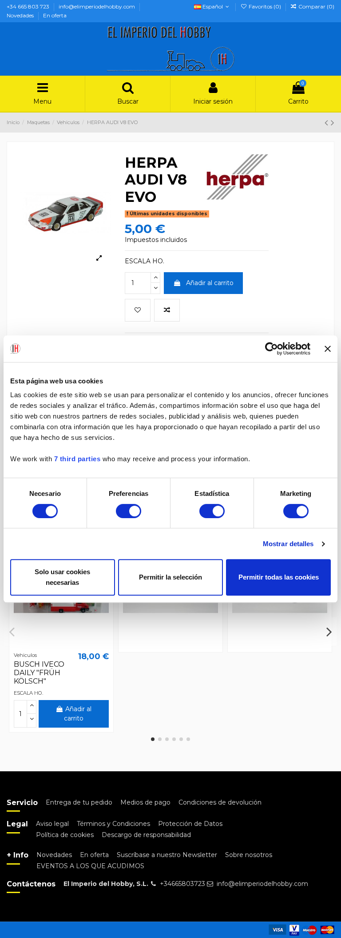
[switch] (128, 511)
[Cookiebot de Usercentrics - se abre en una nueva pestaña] (271, 348)
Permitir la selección (170, 577)
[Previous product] (328, 122)
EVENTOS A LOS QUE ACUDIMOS (90, 866)
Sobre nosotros (248, 855)
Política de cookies (65, 835)
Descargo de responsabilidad (146, 835)
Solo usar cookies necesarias (62, 577)
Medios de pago (145, 802)
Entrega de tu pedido (79, 802)
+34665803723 (182, 884)
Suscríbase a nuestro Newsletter (167, 855)
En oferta (55, 15)
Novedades (21, 15)
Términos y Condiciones (113, 824)
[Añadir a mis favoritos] (138, 310)
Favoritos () (264, 6)
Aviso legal (52, 824)
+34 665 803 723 (29, 6)
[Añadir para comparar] (167, 310)
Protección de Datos (190, 824)
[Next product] (332, 122)
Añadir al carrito (210, 283)
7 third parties (77, 459)
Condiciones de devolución (220, 802)
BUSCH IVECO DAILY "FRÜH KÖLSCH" (39, 672)
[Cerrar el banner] (328, 349)
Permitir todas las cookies (278, 577)
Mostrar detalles (288, 544)
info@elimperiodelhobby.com (97, 6)
